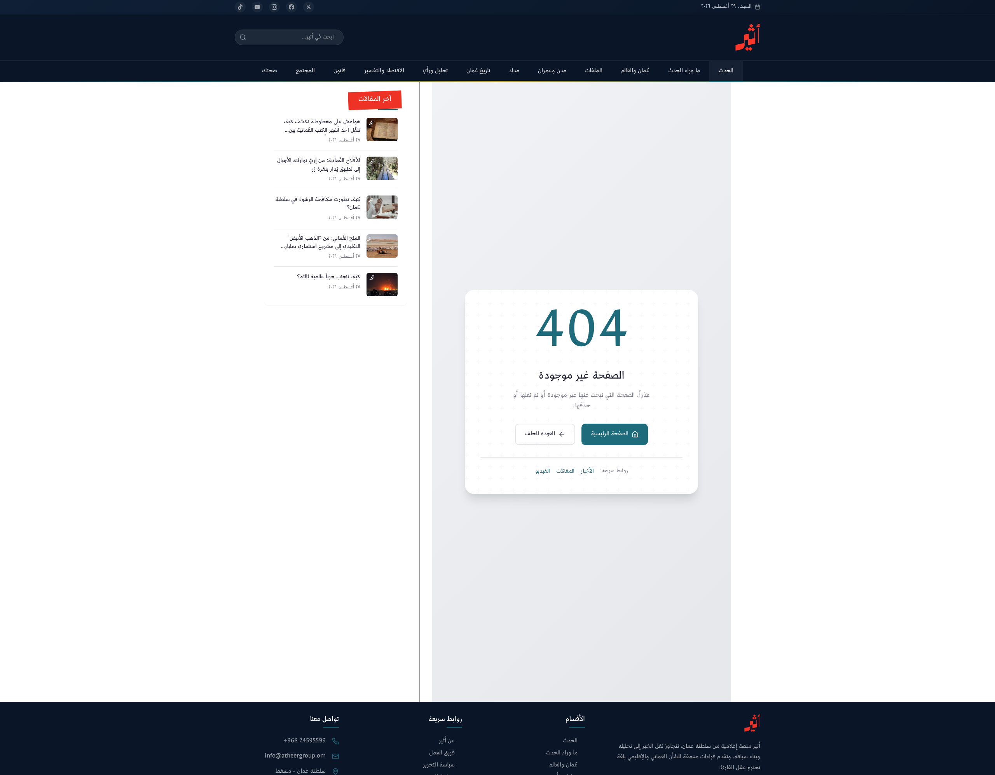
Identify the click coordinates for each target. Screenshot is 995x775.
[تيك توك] (240, 7)
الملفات (593, 71)
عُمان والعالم (635, 71)
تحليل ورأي (435, 71)
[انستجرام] (274, 7)
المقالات (565, 471)
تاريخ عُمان (478, 71)
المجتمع (305, 71)
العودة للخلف (540, 434)
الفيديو (542, 471)
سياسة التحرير (439, 765)
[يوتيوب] (257, 7)
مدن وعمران (552, 71)
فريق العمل (442, 753)
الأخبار (587, 471)
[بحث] (242, 37)
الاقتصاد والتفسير (384, 71)
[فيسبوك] (291, 7)
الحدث (726, 71)
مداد (514, 71)
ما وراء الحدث (684, 71)
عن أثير (447, 741)
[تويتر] (308, 7)
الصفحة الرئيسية (609, 434)
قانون (339, 71)
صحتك (269, 71)
